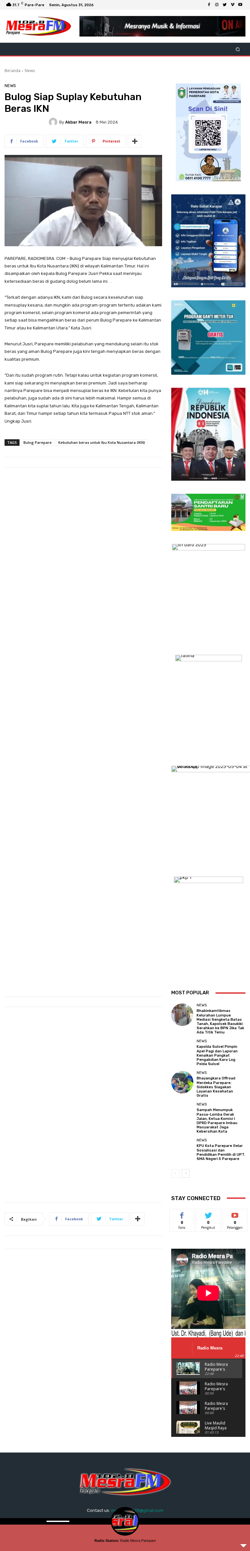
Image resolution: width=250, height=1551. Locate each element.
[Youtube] (240, 5)
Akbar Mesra (78, 122)
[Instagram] (217, 5)
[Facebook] (209, 5)
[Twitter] (225, 5)
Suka (182, 1214)
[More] (135, 141)
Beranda (13, 70)
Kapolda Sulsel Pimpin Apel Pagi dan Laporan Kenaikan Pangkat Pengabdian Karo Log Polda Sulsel (217, 1055)
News (30, 70)
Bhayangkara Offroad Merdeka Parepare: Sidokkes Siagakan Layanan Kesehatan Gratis (216, 1087)
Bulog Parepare (37, 442)
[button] (237, 49)
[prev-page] (175, 1173)
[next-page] (186, 1173)
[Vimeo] (232, 5)
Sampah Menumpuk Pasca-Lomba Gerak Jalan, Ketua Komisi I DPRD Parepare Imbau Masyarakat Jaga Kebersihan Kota (217, 1121)
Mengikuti (208, 1214)
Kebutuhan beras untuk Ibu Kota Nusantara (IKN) (101, 442)
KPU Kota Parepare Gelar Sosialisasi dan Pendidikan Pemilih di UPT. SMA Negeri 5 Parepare (221, 1152)
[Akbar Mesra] (54, 122)
